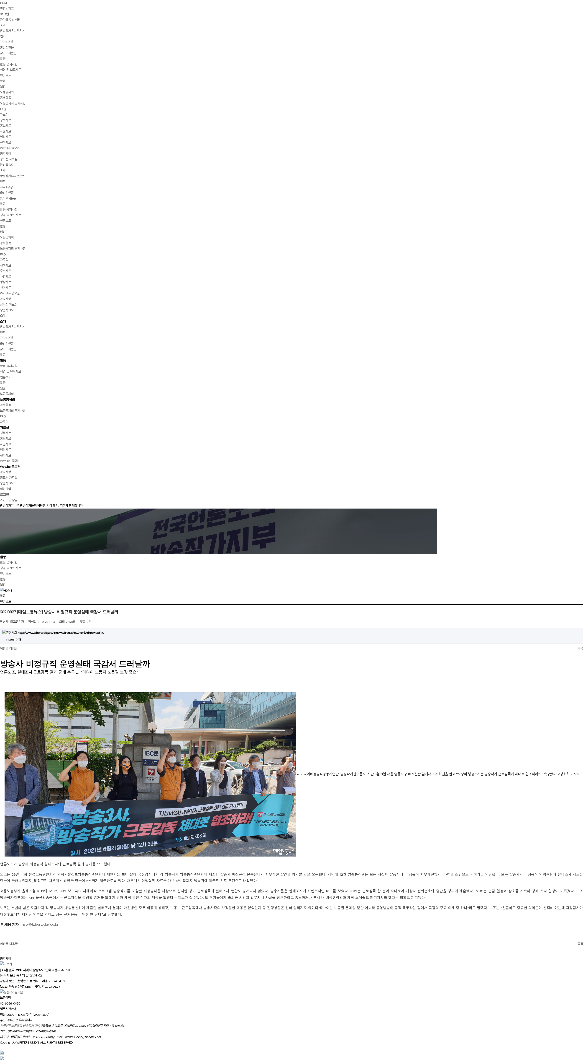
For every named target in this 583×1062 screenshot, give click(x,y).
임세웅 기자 (10, 924)
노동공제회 (7, 92)
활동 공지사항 (8, 64)
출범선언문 (7, 47)
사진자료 (5, 131)
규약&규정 (6, 42)
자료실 (4, 114)
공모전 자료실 (8, 159)
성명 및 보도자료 (10, 70)
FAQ (3, 109)
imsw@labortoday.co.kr (39, 924)
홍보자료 (5, 125)
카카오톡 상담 (8, 500)
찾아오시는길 (8, 53)
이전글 (4, 648)
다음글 (13, 648)
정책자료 (5, 120)
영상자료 (5, 137)
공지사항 (5, 154)
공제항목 (5, 98)
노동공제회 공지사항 (13, 103)
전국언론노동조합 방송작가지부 (19, 1026)
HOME (4, 3)
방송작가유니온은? (12, 31)
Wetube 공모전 (10, 148)
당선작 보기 (7, 165)
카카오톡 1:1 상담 (10, 19)
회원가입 (5, 489)
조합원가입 (7, 8)
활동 (2, 58)
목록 (580, 648)
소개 (2, 25)
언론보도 (5, 75)
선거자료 (5, 142)
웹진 (2, 86)
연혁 (2, 36)
